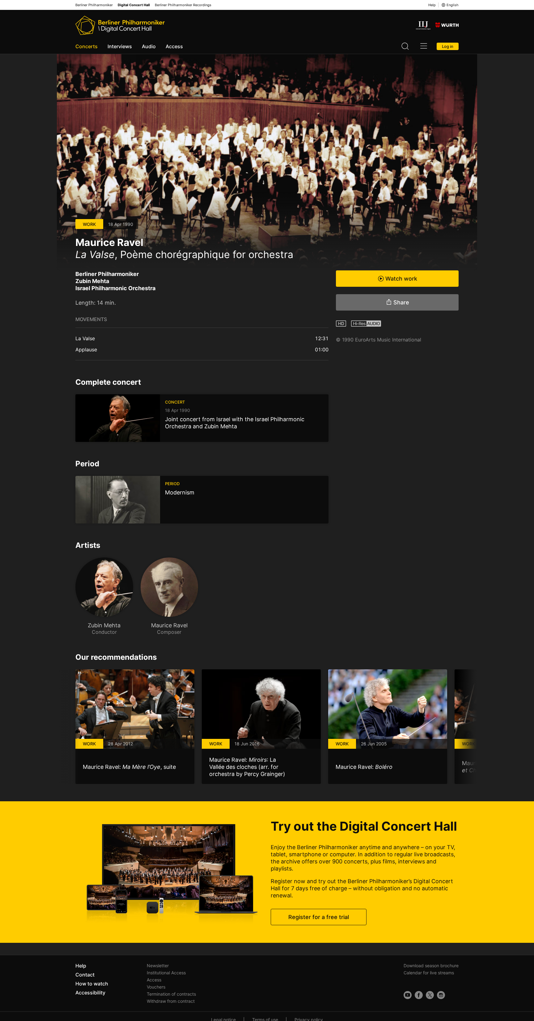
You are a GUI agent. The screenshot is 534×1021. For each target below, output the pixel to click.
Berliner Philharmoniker (94, 5)
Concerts (86, 46)
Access (174, 46)
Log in (447, 46)
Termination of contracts (171, 994)
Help (432, 5)
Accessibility (90, 992)
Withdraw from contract (171, 1001)
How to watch (91, 984)
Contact (85, 975)
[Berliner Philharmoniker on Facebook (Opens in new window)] (419, 995)
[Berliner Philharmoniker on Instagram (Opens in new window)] (441, 995)
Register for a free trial (318, 917)
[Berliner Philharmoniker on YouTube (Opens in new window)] (408, 995)
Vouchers (156, 986)
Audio (149, 46)
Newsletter (158, 965)
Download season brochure (431, 965)
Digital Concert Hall (134, 5)
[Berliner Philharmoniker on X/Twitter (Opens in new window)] (430, 995)
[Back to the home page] (120, 25)
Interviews (120, 46)
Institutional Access (166, 972)
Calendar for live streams (429, 972)
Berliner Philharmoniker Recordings (183, 5)
